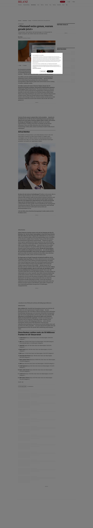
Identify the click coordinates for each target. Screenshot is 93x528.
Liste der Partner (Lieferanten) (37, 68)
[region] (47, 63)
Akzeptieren (50, 71)
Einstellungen (43, 71)
